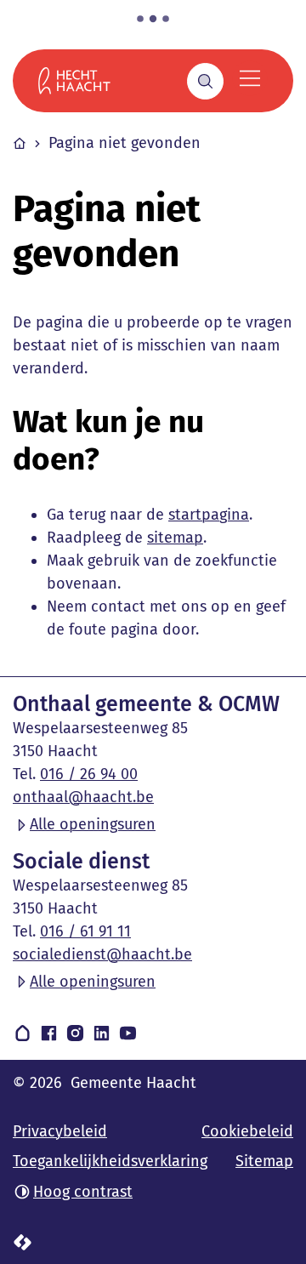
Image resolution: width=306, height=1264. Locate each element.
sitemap (175, 537)
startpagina (208, 514)
